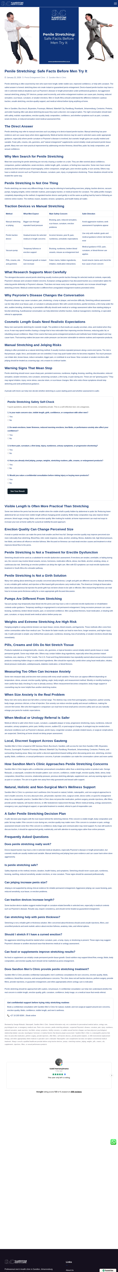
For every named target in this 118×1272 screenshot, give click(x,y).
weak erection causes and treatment (90, 542)
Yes (11, 417)
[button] (111, 1075)
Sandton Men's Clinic (57, 77)
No (10, 420)
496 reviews (76, 1092)
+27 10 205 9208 (17, 1015)
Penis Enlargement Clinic (35, 77)
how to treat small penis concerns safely (75, 707)
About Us (70, 1270)
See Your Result (17, 491)
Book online (31, 1015)
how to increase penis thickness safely (20, 591)
